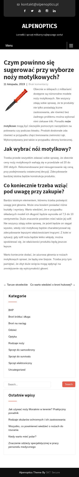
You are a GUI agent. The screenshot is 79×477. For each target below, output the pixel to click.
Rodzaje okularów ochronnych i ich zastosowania (36, 419)
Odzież (12, 329)
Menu (9, 45)
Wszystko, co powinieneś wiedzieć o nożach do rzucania (35, 428)
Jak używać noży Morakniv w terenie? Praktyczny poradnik (37, 411)
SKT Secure (53, 472)
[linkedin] (54, 11)
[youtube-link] (39, 11)
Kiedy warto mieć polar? (22, 436)
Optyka (12, 336)
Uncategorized (16, 369)
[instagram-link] (47, 11)
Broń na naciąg (17, 323)
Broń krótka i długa (19, 316)
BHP (11, 310)
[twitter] (32, 11)
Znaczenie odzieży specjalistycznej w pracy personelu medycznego (33, 445)
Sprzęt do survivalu (19, 356)
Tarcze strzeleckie (16, 284)
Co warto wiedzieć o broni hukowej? (52, 284)
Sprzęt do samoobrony (21, 349)
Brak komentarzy (38, 84)
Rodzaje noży (16, 343)
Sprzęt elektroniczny (20, 363)
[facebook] (24, 11)
